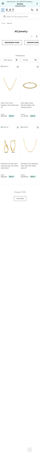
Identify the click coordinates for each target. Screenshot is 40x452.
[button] (37, 3)
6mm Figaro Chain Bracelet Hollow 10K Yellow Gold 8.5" (27, 105)
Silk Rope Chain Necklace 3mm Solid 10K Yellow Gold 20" (29, 166)
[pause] (3, 3)
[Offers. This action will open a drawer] (32, 10)
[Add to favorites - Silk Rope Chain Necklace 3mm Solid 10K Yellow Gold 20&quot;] (37, 127)
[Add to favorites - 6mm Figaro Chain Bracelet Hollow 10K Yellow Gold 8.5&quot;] (37, 66)
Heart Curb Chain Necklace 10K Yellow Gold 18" (9, 105)
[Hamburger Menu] (3, 10)
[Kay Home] (10, 10)
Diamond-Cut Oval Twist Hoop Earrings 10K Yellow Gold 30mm (9, 166)
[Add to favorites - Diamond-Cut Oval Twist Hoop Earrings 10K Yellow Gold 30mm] (17, 127)
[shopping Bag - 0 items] (37, 11)
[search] (4, 16)
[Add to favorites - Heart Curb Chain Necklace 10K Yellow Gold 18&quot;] (17, 66)
